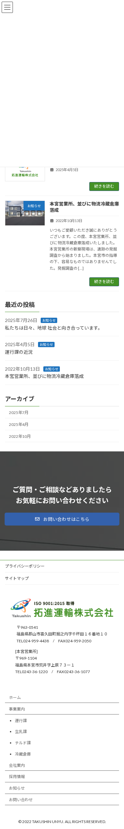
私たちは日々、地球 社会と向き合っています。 (54, 328)
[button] (62, 519)
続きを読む (104, 186)
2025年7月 (18, 412)
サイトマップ (17, 578)
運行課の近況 (19, 352)
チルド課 (23, 742)
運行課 (21, 720)
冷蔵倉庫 (23, 754)
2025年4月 (18, 424)
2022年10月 (20, 436)
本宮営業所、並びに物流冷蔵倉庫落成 (44, 376)
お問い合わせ (21, 799)
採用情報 (17, 776)
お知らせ (49, 320)
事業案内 (17, 709)
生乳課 (21, 731)
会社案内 (17, 765)
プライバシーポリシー (25, 566)
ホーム (15, 697)
